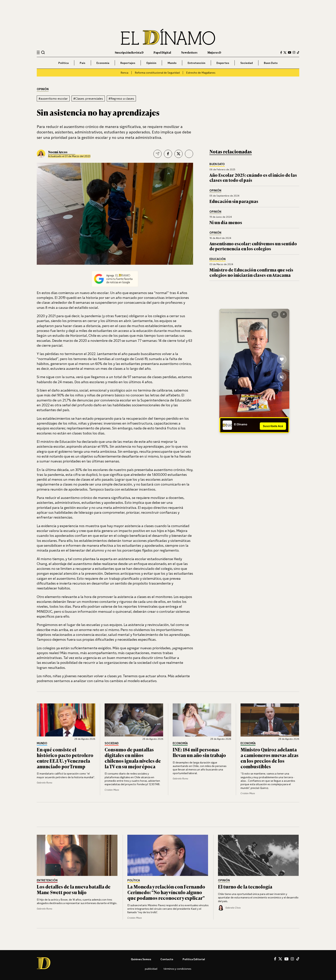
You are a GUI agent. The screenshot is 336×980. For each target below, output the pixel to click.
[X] (280, 958)
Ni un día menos (225, 222)
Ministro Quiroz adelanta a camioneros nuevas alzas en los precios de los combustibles (269, 757)
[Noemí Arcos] (41, 154)
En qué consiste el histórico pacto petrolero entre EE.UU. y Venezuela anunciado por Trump (65, 757)
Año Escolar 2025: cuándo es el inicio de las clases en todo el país (253, 177)
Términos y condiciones (177, 968)
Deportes (222, 62)
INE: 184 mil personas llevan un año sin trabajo (199, 752)
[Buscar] (43, 52)
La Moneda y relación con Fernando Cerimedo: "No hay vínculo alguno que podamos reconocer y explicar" (166, 892)
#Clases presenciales (88, 98)
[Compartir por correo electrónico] (157, 154)
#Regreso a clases (121, 98)
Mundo (172, 62)
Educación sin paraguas (233, 201)
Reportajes (127, 62)
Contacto (166, 959)
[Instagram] (294, 52)
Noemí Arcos (57, 152)
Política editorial (194, 959)
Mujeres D (214, 52)
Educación (217, 259)
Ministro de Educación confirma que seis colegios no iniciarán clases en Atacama (251, 272)
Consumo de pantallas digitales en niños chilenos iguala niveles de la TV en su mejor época (133, 757)
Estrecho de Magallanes (200, 72)
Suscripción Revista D (129, 52)
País (82, 62)
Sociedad (246, 62)
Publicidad (151, 968)
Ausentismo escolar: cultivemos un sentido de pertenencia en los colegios (253, 246)
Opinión (151, 62)
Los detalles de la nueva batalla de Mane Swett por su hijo (73, 889)
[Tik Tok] (297, 959)
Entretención (196, 62)
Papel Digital (162, 52)
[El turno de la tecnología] (258, 855)
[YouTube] (289, 52)
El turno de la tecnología (245, 886)
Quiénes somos (141, 959)
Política (63, 62)
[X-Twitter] (285, 52)
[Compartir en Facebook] (168, 154)
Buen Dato (271, 62)
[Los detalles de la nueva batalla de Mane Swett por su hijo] (77, 855)
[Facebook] (281, 52)
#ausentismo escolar (53, 98)
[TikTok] (298, 52)
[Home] (168, 37)
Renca (124, 72)
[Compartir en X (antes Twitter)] (178, 154)
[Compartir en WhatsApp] (189, 154)
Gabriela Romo (44, 782)
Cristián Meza (112, 789)
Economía (102, 62)
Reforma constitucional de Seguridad (157, 72)
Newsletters (189, 52)
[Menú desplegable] (38, 52)
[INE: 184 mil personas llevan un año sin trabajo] (202, 719)
